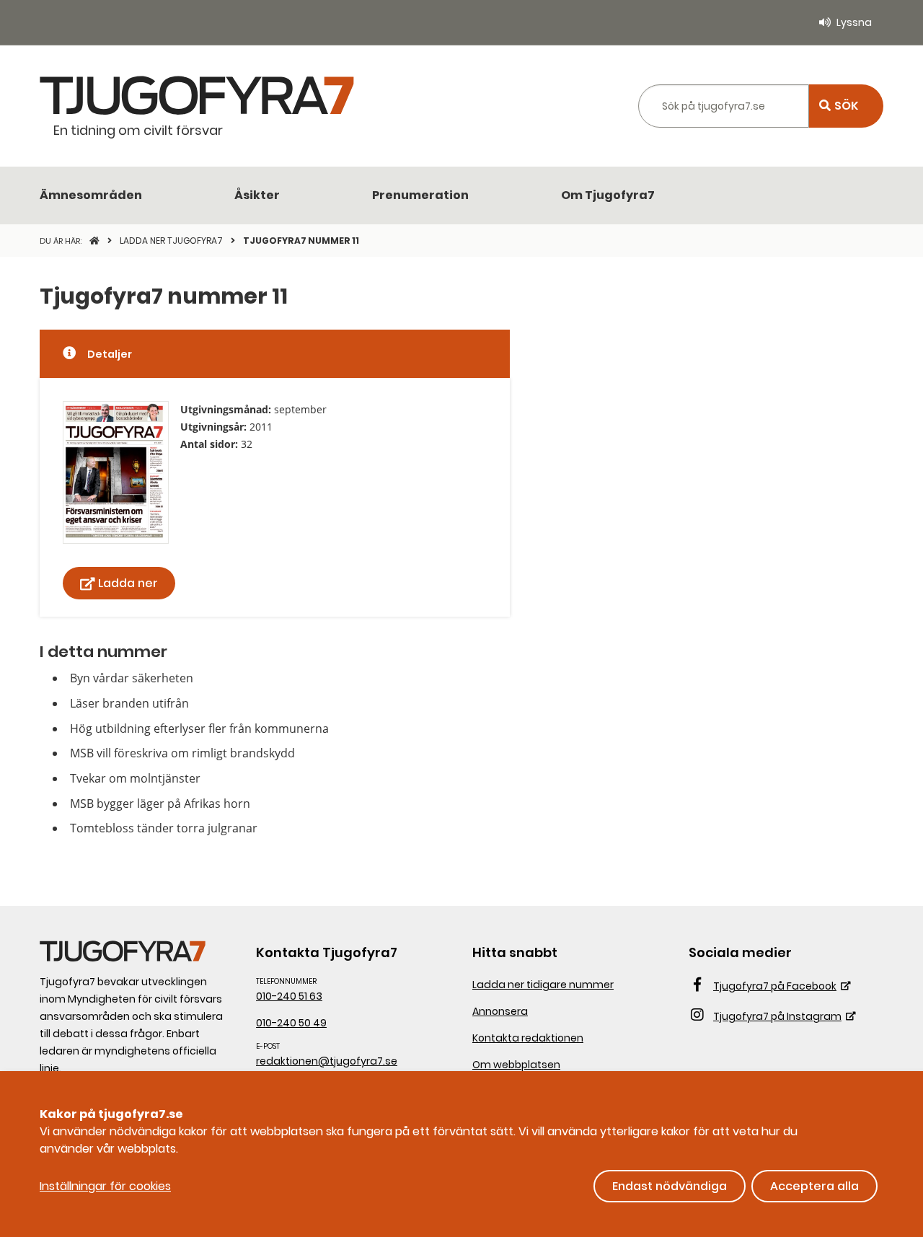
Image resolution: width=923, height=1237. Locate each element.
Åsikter (257, 195)
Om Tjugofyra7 (608, 195)
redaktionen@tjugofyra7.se (326, 1061)
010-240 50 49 (291, 1023)
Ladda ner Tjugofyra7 (172, 240)
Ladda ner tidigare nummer (543, 984)
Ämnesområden (91, 195)
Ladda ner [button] (128, 583)
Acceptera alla (814, 1186)
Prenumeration (420, 195)
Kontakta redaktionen (527, 1038)
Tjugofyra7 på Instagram (777, 1016)
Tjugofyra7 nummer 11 (301, 240)
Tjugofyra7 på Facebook (774, 986)
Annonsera (500, 1011)
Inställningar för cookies (105, 1186)
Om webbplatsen (516, 1064)
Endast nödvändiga (669, 1186)
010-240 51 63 (289, 996)
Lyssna (854, 22)
